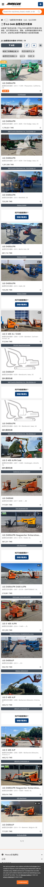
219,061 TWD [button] (7, 593)
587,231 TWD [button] (7, 542)
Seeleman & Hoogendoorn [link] (21, 472)
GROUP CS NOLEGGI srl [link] (21, 709)
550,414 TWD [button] (7, 794)
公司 (3, 859)
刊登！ (40, 4)
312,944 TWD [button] (7, 342)
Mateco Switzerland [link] (21, 671)
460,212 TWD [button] (7, 705)
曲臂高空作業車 (16, 20)
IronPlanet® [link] (22, 95)
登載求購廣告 (22, 217)
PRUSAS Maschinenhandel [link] (21, 345)
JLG (25, 20)
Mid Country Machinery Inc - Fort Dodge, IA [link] (21, 131)
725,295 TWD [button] (7, 201)
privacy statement (8, 877)
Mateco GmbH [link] (21, 205)
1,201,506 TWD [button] (8, 165)
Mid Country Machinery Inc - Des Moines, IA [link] (22, 382)
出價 (4, 91)
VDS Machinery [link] (21, 545)
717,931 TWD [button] (7, 505)
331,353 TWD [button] (7, 630)
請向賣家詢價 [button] (7, 378)
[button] (11, 45)
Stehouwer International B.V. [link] (22, 597)
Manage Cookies (26, 875)
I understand (22, 882)
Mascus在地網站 (11, 855)
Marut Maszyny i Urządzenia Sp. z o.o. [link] (22, 634)
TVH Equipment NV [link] (22, 508)
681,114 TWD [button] (7, 253)
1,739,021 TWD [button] (8, 128)
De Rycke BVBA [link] (21, 835)
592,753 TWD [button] (7, 667)
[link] (21, 70)
